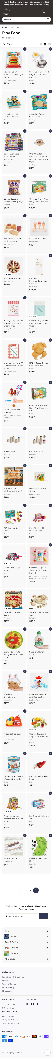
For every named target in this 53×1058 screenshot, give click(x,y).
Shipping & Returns (10, 1020)
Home (4, 27)
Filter (9, 44)
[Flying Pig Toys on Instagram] (27, 1004)
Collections (14, 27)
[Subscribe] (43, 916)
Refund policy (8, 988)
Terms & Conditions (10, 1023)
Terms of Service (9, 984)
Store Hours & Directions (13, 977)
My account (7, 991)
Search (5, 981)
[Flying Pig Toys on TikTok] (37, 1004)
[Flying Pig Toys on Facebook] (32, 1004)
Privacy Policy (8, 1016)
